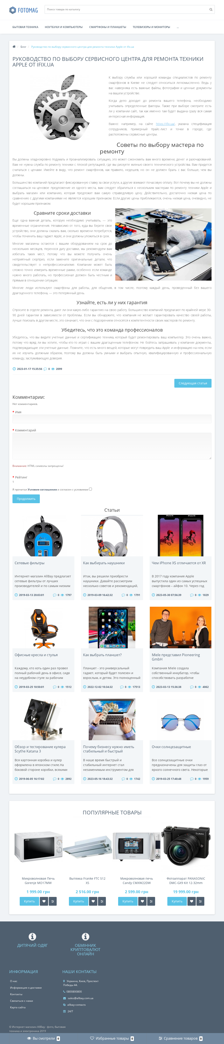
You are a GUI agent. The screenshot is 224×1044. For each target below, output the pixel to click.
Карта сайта (18, 1007)
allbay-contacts (76, 1005)
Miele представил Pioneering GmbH (176, 657)
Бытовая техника (25, 27)
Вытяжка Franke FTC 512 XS (87, 880)
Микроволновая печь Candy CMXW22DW (136, 880)
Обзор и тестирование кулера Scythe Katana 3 (40, 749)
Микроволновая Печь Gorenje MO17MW (38, 880)
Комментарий (25, 430)
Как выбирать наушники (104, 563)
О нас (13, 981)
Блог (23, 47)
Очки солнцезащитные (171, 746)
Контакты (16, 994)
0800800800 (74, 991)
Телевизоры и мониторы (151, 27)
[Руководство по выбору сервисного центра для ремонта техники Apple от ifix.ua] (60, 108)
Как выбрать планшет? (102, 654)
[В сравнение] (53, 901)
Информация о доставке (26, 988)
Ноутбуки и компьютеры (64, 27)
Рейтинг (21, 477)
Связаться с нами (21, 1001)
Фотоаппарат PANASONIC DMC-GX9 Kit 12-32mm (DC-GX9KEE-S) (186, 880)
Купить (29, 901)
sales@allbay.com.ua (80, 998)
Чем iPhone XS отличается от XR (179, 563)
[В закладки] (44, 901)
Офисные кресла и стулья (36, 654)
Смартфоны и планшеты (107, 27)
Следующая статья (193, 383)
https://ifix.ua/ (165, 124)
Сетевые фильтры (29, 563)
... (178, 27)
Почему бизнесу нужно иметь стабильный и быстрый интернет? (108, 751)
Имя (18, 412)
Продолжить (26, 499)
